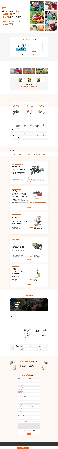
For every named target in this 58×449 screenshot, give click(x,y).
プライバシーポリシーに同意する (29, 431)
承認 (19, 420)
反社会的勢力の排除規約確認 (22, 421)
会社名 (19, 411)
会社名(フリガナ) (21, 415)
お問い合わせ (46, 445)
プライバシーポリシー (25, 430)
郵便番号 (20, 385)
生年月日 (20, 408)
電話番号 (20, 404)
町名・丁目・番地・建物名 (22, 396)
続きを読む (28, 181)
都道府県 (20, 389)
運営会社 (35, 445)
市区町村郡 (20, 392)
